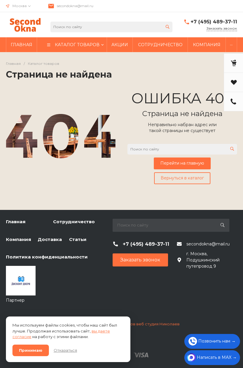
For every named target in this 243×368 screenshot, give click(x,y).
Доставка (50, 239)
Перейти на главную (182, 163)
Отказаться (65, 350)
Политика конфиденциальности (47, 257)
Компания (18, 239)
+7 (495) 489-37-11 (214, 22)
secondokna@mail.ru (75, 6)
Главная (15, 221)
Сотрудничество (74, 221)
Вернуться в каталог (182, 178)
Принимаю (30, 350)
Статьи (78, 239)
